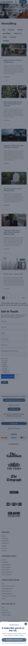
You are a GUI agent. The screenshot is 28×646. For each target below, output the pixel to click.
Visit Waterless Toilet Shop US (14, 639)
